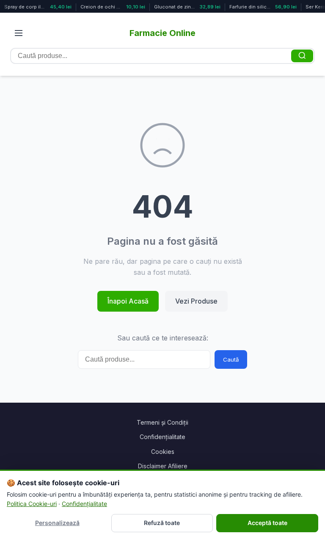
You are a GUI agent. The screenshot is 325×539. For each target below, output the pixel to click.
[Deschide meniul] (18, 33)
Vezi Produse (196, 301)
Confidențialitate (162, 436)
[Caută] (302, 56)
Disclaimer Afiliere (162, 466)
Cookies (162, 451)
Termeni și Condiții (162, 422)
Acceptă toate (267, 522)
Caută (231, 359)
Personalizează (57, 522)
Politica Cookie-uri (32, 503)
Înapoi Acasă (128, 301)
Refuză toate (162, 522)
